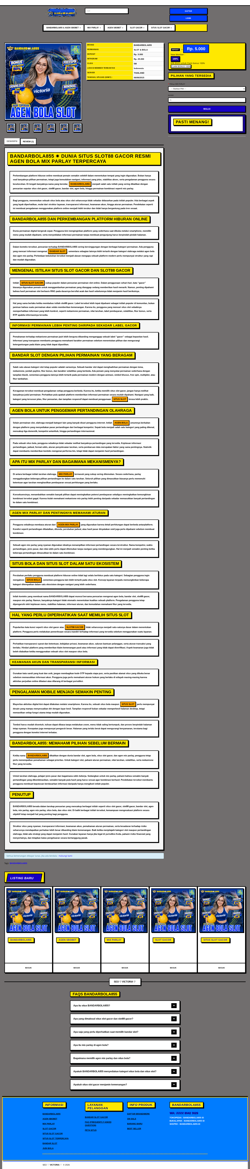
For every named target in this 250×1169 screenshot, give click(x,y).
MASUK (28, 968)
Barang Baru (134, 1124)
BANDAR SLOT (50, 1143)
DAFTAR (188, 11)
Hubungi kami (65, 855)
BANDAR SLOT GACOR (96, 1117)
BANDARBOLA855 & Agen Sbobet (62, 28)
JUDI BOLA (48, 1148)
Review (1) (28, 141)
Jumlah (171, 95)
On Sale (131, 1119)
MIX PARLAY (93, 28)
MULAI (206, 109)
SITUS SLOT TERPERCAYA (56, 1138)
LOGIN (188, 18)
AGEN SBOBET (114, 28)
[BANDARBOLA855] (43, 81)
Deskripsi (12, 141)
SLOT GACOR (136, 28)
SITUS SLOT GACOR (160, 28)
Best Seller (134, 1128)
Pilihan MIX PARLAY (177, 84)
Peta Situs (90, 1130)
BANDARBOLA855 (21, 940)
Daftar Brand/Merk (138, 1114)
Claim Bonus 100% (181, 66)
